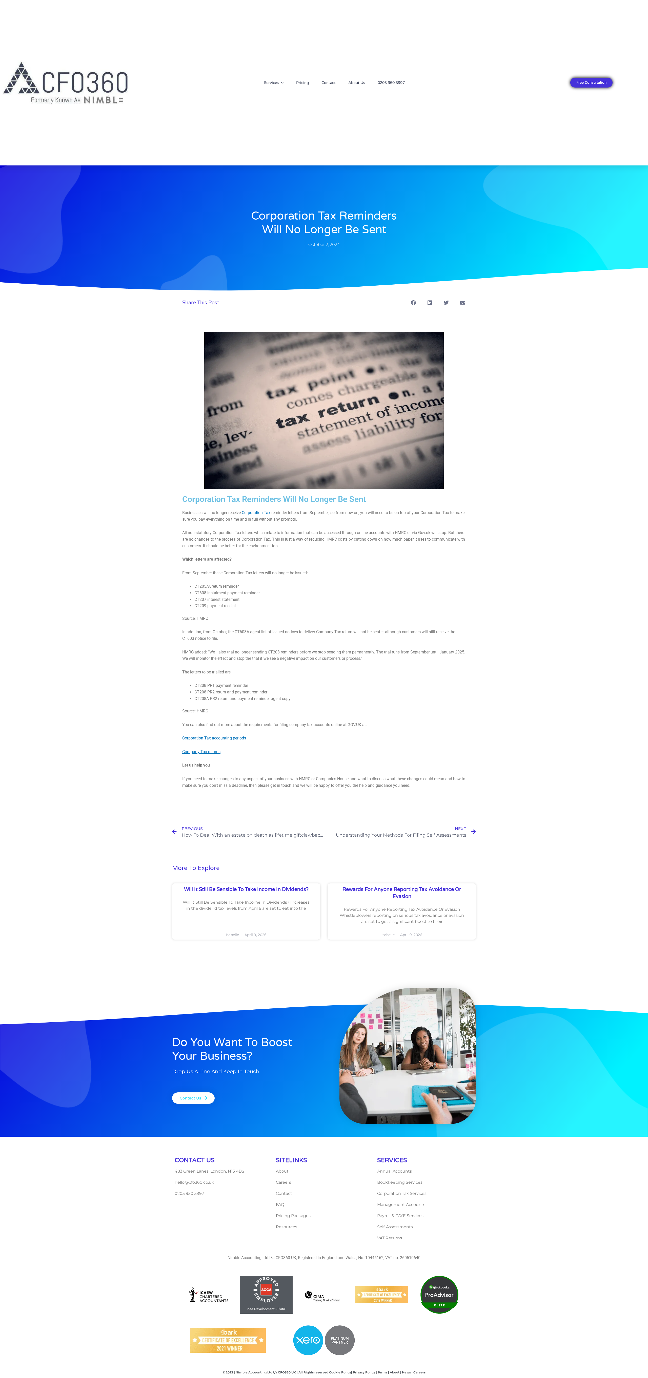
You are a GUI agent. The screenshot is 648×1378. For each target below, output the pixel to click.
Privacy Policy (363, 1372)
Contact (328, 82)
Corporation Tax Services (402, 1193)
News (406, 1372)
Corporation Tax (256, 512)
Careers (283, 1182)
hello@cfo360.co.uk (194, 1182)
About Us (356, 82)
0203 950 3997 (391, 82)
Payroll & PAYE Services (400, 1215)
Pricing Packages (293, 1215)
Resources (286, 1226)
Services (271, 82)
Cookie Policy (340, 1372)
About (282, 1171)
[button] (413, 303)
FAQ (280, 1204)
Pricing (302, 82)
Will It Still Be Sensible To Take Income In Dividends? (246, 889)
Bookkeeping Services (399, 1182)
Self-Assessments (395, 1226)
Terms (382, 1372)
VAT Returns (389, 1238)
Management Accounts (401, 1204)
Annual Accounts (394, 1171)
